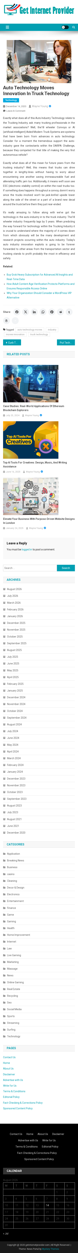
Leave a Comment (15, 110)
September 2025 (16, 643)
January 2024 (15, 771)
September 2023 (16, 798)
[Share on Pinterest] (51, 311)
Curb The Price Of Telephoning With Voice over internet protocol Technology (14, 342)
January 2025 (15, 690)
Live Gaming (14, 955)
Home (6, 1062)
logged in (27, 549)
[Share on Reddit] (60, 311)
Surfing (11, 1029)
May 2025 (12, 670)
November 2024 (16, 704)
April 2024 (13, 751)
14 (47, 1205)
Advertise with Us (13, 1080)
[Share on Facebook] (16, 311)
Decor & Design (15, 887)
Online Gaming (15, 982)
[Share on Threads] (6, 320)
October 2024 (15, 711)
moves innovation (15, 334)
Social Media (14, 1009)
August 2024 (14, 724)
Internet (11, 941)
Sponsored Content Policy (18, 1108)
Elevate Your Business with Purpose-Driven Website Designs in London (39, 520)
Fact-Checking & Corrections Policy (23, 1102)
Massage (12, 968)
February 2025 (15, 683)
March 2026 (14, 602)
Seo (9, 1002)
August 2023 (14, 805)
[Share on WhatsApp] (43, 311)
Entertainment (15, 901)
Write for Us (10, 1085)
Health (11, 928)
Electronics (13, 894)
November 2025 (16, 629)
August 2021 (14, 819)
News (10, 975)
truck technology (39, 334)
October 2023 (15, 792)
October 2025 (15, 636)
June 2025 (13, 663)
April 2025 (13, 677)
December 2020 (16, 832)
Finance (11, 908)
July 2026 (12, 595)
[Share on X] (25, 311)
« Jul (5, 1233)
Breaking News (15, 860)
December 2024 (16, 697)
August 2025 (14, 650)
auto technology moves (29, 329)
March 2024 (14, 758)
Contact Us (9, 1057)
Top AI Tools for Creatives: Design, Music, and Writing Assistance (35, 464)
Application (13, 853)
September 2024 (16, 717)
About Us (8, 1068)
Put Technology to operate (67, 342)
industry (52, 329)
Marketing (13, 962)
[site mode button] (65, 27)
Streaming (13, 1022)
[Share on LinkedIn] (34, 311)
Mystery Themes (50, 1249)
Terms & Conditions (14, 1091)
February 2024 (15, 765)
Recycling (12, 995)
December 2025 (16, 622)
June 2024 (13, 737)
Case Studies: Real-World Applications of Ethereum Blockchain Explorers (33, 408)
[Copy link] (15, 320)
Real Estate (13, 989)
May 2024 (12, 744)
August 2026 (14, 589)
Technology (11, 100)
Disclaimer (9, 1074)
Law (9, 948)
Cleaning (12, 880)
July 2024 (12, 731)
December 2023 (16, 778)
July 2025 (12, 656)
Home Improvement (18, 934)
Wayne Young (40, 106)
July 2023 (12, 812)
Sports (11, 1016)
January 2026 (15, 616)
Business (12, 867)
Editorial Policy (11, 1096)
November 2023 (16, 785)
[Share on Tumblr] (69, 311)
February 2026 (15, 609)
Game (10, 914)
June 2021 (13, 825)
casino (11, 874)
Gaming (11, 921)
